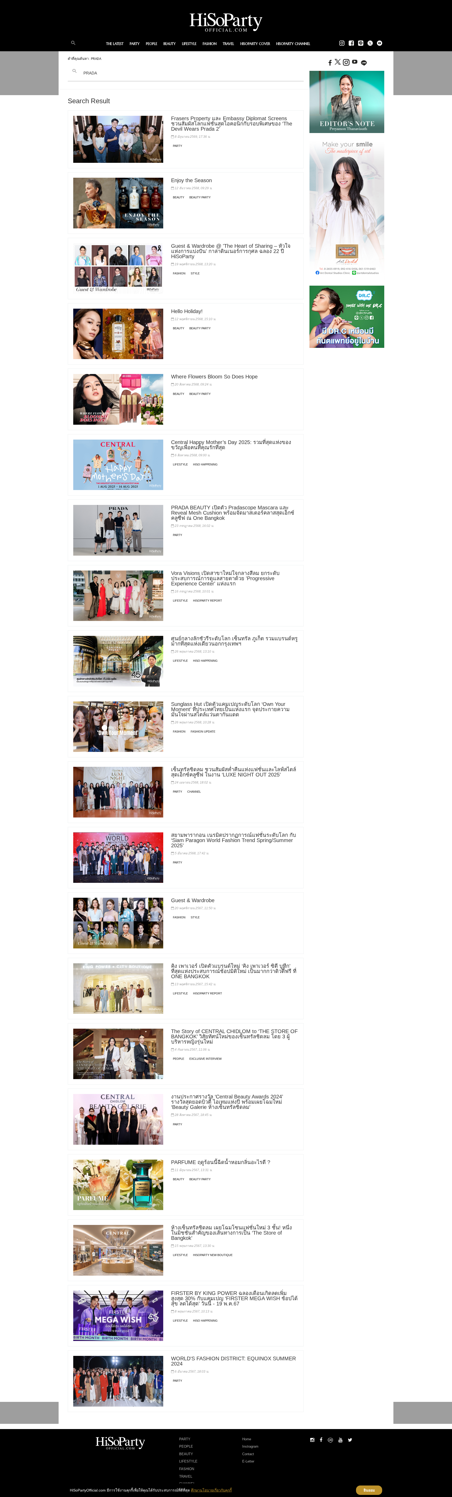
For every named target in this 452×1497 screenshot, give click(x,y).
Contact (248, 1454)
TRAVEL (228, 44)
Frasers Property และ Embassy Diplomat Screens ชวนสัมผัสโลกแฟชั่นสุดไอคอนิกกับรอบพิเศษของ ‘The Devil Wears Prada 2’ (231, 124)
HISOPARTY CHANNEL (293, 44)
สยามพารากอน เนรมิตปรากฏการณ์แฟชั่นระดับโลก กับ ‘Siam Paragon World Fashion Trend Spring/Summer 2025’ (233, 840)
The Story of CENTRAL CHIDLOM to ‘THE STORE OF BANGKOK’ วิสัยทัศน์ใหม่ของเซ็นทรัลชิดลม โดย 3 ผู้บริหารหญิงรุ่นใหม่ (234, 1036)
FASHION (210, 44)
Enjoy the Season (191, 180)
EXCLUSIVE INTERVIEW (205, 1058)
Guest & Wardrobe (192, 900)
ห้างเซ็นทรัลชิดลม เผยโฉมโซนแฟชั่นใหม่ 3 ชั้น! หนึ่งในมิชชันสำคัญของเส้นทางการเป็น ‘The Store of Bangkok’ (231, 1233)
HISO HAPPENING (205, 464)
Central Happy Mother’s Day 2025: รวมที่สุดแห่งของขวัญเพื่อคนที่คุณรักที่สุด (231, 444)
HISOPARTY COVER (255, 44)
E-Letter (248, 1461)
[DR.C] (346, 316)
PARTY (135, 44)
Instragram (250, 1446)
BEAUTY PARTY (200, 197)
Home (246, 1439)
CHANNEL (194, 791)
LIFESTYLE (189, 44)
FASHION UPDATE (203, 731)
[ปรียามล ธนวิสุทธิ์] (346, 102)
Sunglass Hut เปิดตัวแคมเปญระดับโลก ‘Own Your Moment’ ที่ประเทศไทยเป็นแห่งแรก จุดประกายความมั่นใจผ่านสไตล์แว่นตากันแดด (230, 709)
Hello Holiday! (187, 311)
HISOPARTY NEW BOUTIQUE (213, 1255)
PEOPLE (151, 44)
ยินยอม (369, 1490)
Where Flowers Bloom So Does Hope (214, 376)
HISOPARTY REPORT (207, 600)
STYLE (195, 273)
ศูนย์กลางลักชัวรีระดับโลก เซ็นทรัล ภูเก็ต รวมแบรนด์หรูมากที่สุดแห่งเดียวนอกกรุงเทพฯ (234, 641)
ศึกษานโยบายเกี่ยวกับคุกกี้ (211, 1490)
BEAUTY (169, 44)
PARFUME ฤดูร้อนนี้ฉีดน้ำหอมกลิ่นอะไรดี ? (220, 1162)
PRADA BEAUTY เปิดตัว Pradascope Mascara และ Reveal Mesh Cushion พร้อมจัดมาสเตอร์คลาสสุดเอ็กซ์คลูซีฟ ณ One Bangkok (232, 513)
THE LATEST (114, 44)
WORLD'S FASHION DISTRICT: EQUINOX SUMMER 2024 (233, 1361)
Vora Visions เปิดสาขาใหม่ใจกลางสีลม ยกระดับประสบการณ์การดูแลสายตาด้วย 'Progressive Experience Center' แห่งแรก (225, 578)
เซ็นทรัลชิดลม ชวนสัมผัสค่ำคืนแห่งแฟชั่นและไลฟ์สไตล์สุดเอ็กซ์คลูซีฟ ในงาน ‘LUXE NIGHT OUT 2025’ (233, 772)
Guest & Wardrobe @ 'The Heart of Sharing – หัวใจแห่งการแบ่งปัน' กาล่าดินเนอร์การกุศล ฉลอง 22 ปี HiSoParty (231, 251)
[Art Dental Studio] (346, 209)
